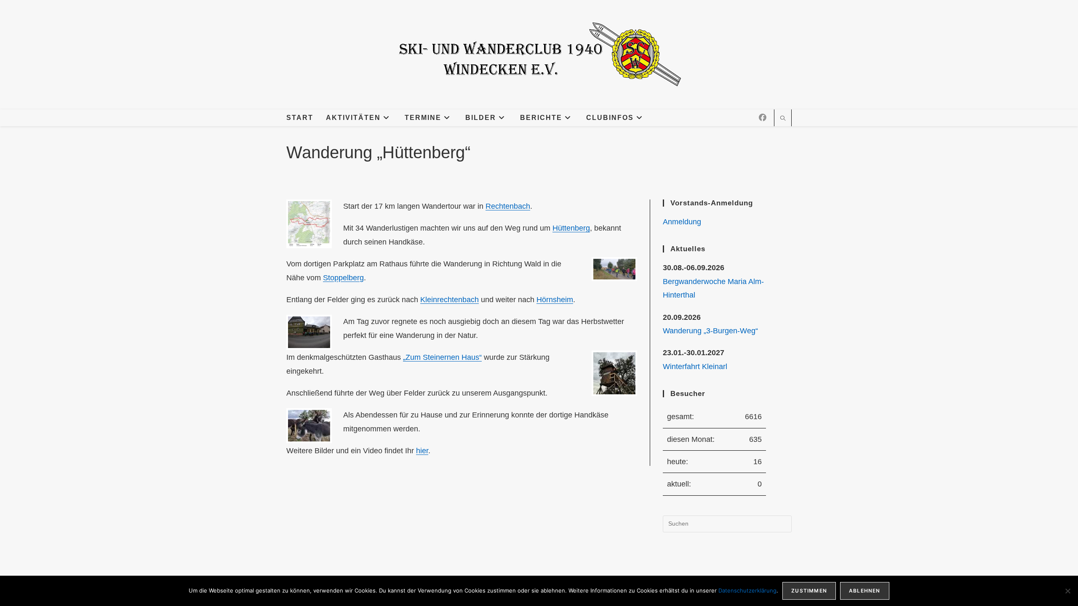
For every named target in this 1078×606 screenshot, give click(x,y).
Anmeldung (682, 222)
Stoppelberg (343, 278)
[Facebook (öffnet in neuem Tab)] (762, 118)
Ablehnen (865, 590)
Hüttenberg (571, 228)
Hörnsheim (554, 299)
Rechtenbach (508, 206)
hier (422, 451)
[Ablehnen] (1067, 591)
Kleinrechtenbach (449, 299)
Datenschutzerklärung (747, 590)
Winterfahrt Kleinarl (695, 366)
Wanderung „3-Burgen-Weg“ (710, 331)
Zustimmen (809, 590)
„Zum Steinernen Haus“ (442, 357)
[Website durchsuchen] (783, 119)
